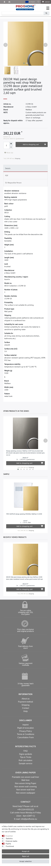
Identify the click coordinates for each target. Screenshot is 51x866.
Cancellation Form (25, 737)
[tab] (25, 168)
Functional (10, 846)
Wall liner (25, 780)
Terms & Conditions (25, 734)
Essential (9, 836)
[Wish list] (38, 2)
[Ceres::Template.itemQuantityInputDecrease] (11, 147)
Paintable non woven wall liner (25, 777)
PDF (6, 175)
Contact (25, 708)
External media (11, 841)
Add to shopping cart (31, 144)
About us (25, 699)
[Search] (46, 13)
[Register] (9, 2)
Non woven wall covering (25, 787)
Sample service (25, 763)
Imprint (25, 725)
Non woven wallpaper (25, 793)
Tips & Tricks (25, 757)
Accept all (25, 851)
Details (7, 168)
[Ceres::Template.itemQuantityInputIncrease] (11, 143)
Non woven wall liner (25, 790)
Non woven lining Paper (25, 783)
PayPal (8, 844)
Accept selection (25, 861)
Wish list (9, 153)
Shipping (17, 158)
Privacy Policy (25, 731)
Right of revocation (25, 728)
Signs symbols (25, 754)
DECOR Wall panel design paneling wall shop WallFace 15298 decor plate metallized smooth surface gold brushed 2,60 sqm (24, 578)
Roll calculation (25, 760)
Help (25, 711)
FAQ (25, 751)
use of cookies (10, 831)
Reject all (25, 856)
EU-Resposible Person (13, 183)
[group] (25, 496)
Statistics (9, 838)
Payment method (25, 702)
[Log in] (4, 2)
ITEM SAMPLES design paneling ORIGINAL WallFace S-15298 (24, 514)
